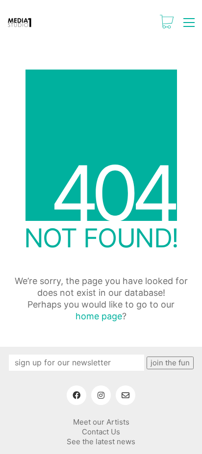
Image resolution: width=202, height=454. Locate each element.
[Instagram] (101, 395)
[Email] (125, 395)
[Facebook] (76, 395)
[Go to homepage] (19, 22)
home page (99, 316)
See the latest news (101, 441)
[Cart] (167, 22)
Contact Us (101, 431)
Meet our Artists (101, 422)
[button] (189, 22)
